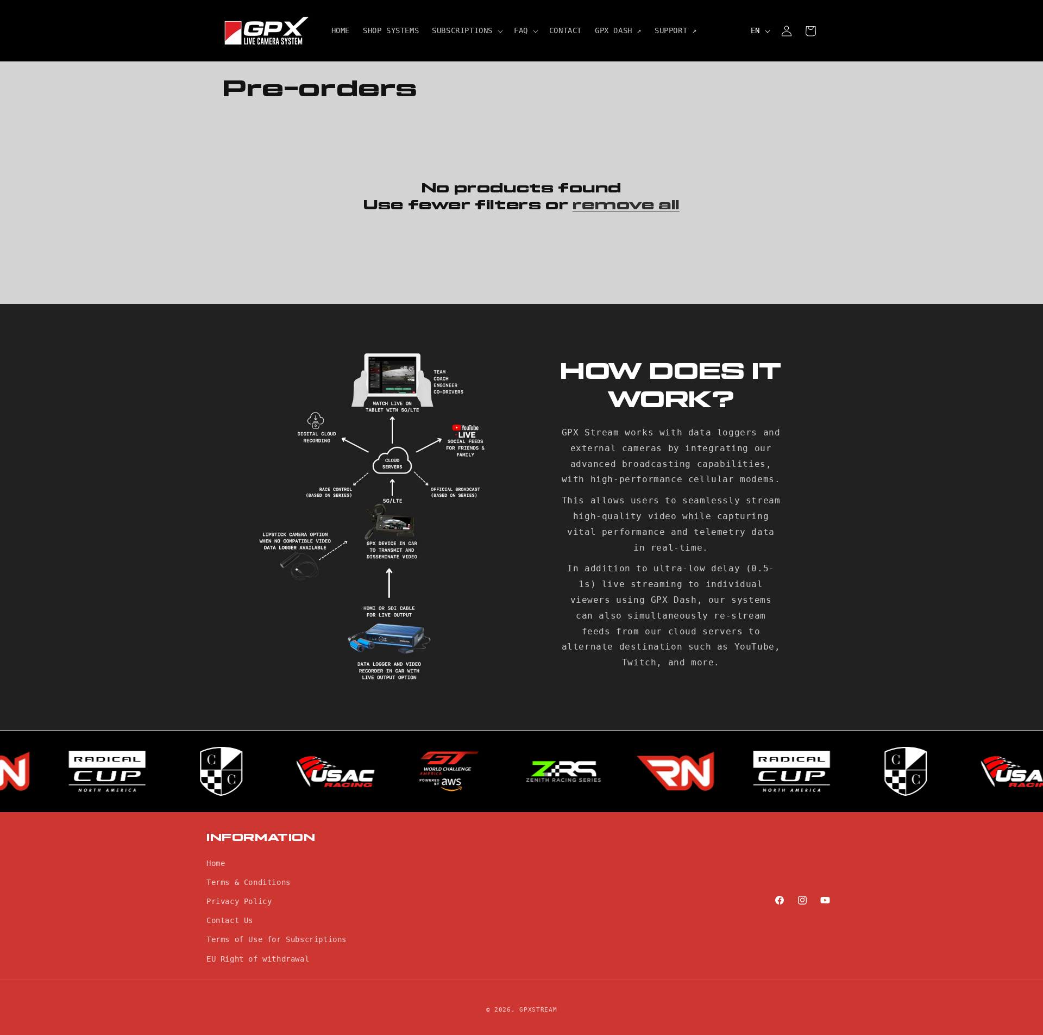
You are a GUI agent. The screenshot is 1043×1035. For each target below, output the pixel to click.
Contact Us (229, 920)
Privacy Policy (239, 901)
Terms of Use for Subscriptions (276, 939)
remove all (626, 204)
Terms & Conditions (248, 881)
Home (215, 862)
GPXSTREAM (538, 1009)
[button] (466, 30)
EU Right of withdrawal (257, 958)
